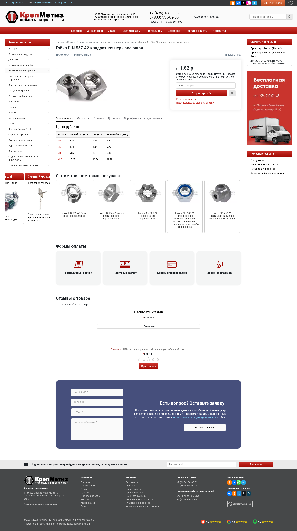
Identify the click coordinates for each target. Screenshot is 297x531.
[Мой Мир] (239, 493)
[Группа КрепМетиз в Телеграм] (243, 482)
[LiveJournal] (249, 493)
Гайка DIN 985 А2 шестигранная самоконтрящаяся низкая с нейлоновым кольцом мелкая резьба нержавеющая (185, 220)
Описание (83, 118)
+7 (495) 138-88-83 (15, 2)
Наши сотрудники (136, 496)
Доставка (114, 118)
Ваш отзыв (149, 326)
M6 (59, 147)
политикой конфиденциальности (195, 417)
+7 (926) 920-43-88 (187, 499)
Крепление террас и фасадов (25, 183)
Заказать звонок (208, 17)
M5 (59, 140)
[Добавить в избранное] (291, 3)
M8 (59, 153)
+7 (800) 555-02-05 (187, 485)
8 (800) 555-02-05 (63, 2)
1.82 (109, 140)
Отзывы (99, 118)
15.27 (72, 159)
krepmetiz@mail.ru (43, 2)
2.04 (95, 140)
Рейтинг (148, 354)
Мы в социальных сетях (139, 499)
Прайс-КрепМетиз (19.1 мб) (266, 48)
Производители (135, 492)
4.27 (95, 147)
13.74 (95, 159)
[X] (244, 493)
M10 (60, 159)
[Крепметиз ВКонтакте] (238, 3)
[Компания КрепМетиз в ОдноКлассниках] (232, 3)
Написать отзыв (81, 54)
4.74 (72, 147)
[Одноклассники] (234, 493)
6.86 (72, 153)
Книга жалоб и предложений (142, 506)
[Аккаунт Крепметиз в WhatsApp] (239, 482)
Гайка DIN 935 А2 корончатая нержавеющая (147, 216)
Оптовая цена (64, 118)
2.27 (72, 140)
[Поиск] (290, 17)
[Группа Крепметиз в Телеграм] (254, 3)
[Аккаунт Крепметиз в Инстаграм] (248, 3)
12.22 (109, 159)
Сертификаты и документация (143, 118)
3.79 (109, 147)
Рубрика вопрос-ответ (139, 502)
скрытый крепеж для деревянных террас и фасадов (27, 217)
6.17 (95, 153)
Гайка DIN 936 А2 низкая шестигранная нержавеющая (111, 216)
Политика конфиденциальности (40, 504)
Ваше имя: (149, 317)
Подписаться (255, 464)
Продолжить (148, 366)
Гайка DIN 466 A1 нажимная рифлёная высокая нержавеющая (222, 216)
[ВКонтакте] (229, 493)
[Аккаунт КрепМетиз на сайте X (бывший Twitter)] (243, 3)
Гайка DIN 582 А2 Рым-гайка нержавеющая (73, 214)
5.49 (109, 153)
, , (116, 17)
